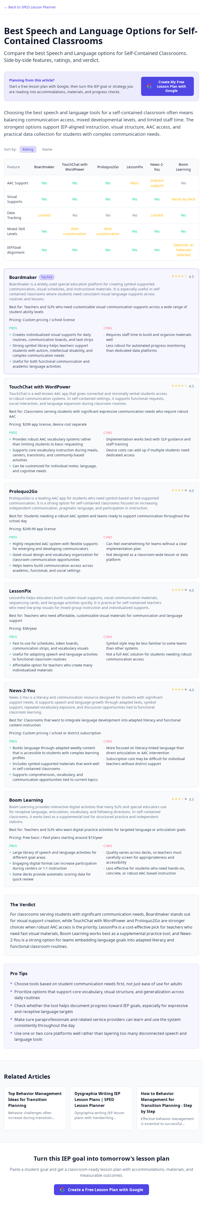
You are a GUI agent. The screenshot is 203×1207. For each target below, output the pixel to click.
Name (47, 149)
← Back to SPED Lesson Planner (30, 7)
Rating (28, 149)
